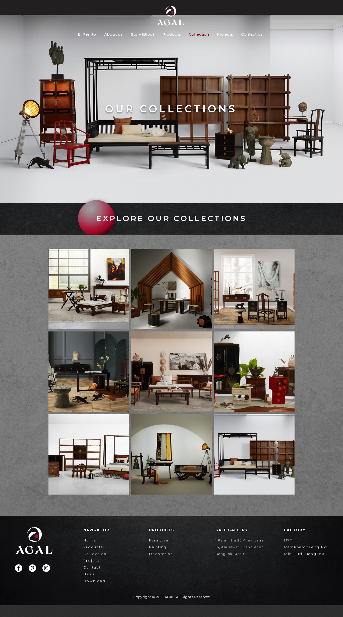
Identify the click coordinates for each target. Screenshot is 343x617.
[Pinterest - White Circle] (32, 568)
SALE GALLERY (231, 530)
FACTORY (294, 530)
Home (89, 540)
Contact (92, 567)
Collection (95, 554)
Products (93, 547)
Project (91, 561)
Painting (157, 547)
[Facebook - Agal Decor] (18, 568)
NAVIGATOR (96, 530)
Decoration (161, 554)
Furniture (158, 540)
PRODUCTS (161, 530)
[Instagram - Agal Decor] (46, 568)
